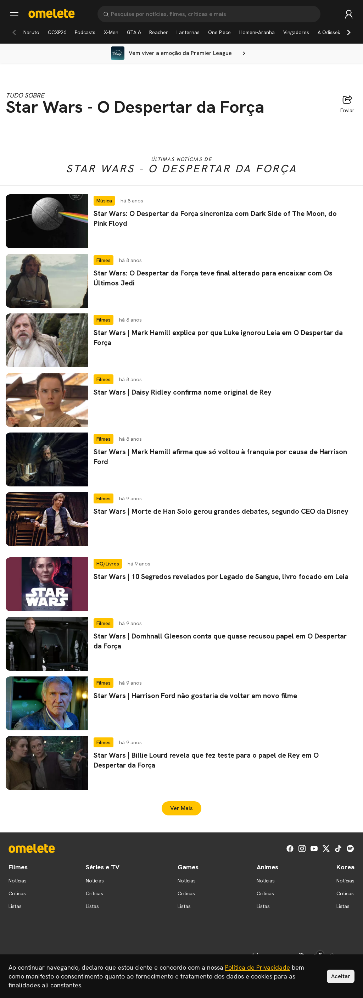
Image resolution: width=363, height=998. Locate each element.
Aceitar (340, 976)
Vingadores (296, 32)
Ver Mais (181, 808)
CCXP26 (57, 32)
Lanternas (188, 32)
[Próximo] (348, 32)
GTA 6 (134, 32)
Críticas (17, 893)
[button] (181, 221)
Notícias (18, 880)
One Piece (219, 32)
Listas (15, 906)
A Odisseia (330, 32)
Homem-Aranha (257, 32)
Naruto (31, 32)
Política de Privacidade (257, 967)
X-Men (111, 32)
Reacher (158, 32)
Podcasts (85, 32)
